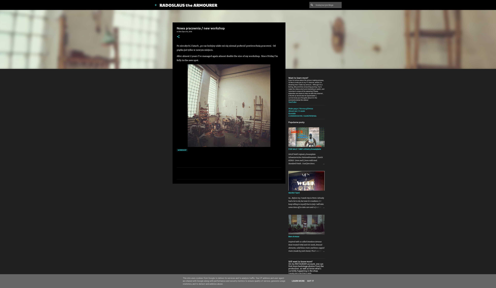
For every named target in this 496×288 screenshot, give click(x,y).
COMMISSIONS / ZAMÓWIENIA (302, 116)
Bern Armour (293, 237)
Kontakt (292, 113)
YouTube (292, 102)
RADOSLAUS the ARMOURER (188, 5)
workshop (182, 150)
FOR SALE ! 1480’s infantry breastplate (304, 149)
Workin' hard (294, 193)
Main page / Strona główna (300, 108)
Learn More (298, 281)
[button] (178, 37)
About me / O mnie (296, 111)
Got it (310, 281)
